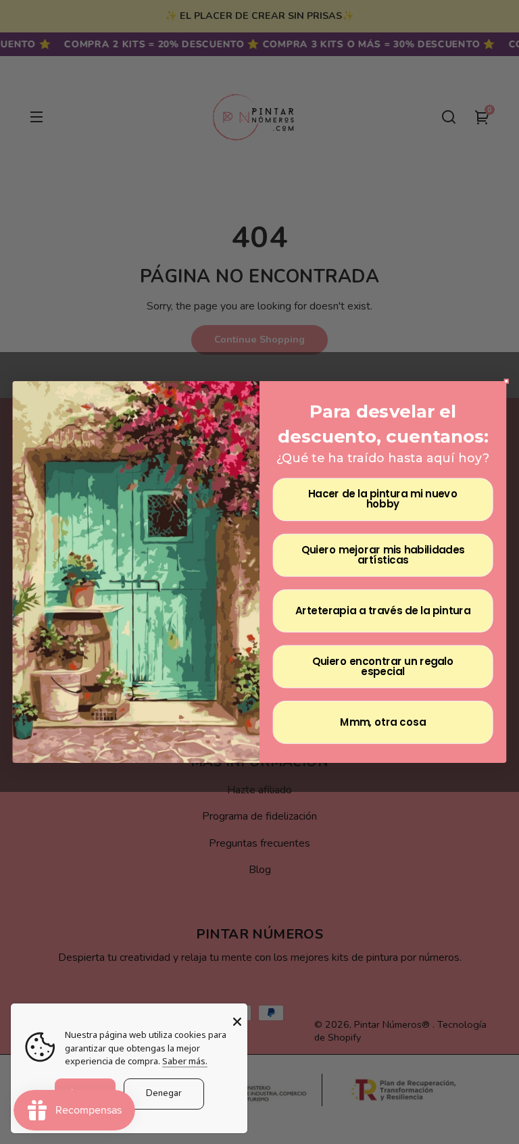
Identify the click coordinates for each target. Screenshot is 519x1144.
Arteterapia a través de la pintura (382, 610)
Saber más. (184, 1061)
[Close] (237, 1022)
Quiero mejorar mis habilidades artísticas (383, 555)
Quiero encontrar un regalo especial (383, 666)
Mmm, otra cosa (382, 722)
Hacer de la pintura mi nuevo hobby (383, 499)
